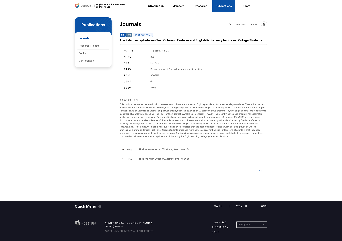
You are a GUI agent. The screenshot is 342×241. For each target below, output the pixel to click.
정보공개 (215, 232)
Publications (240, 25)
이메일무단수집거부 (220, 227)
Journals (254, 25)
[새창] (84, 5)
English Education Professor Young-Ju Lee (111, 5)
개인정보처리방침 (219, 223)
